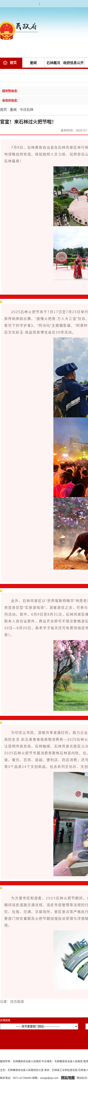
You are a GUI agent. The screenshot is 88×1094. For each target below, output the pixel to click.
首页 (13, 62)
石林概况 (53, 63)
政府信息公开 (73, 63)
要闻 (33, 63)
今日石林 (26, 109)
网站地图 (68, 1078)
